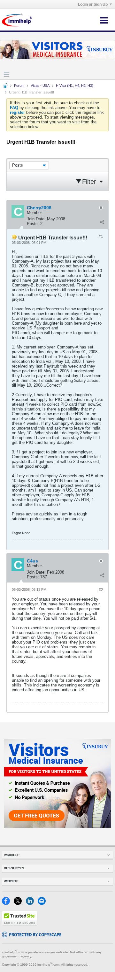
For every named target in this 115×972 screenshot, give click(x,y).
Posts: (33, 223)
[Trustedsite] (19, 924)
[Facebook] (8, 903)
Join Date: (36, 219)
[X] (20, 903)
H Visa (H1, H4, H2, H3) (74, 85)
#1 (101, 236)
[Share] (102, 222)
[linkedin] (32, 903)
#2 (101, 590)
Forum (19, 85)
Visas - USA (40, 85)
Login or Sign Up (93, 4)
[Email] (43, 903)
